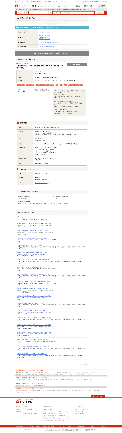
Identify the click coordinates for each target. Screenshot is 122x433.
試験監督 (30, 379)
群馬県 (35, 385)
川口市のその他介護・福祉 (50, 9)
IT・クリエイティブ (95, 372)
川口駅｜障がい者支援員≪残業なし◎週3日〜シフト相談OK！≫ (33, 281)
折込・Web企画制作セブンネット (79, 413)
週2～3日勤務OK (43, 203)
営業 (79, 374)
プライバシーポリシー (61, 426)
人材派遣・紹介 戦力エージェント (79, 411)
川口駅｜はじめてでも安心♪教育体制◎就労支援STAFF (31, 310)
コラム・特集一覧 (28, 392)
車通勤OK (58, 203)
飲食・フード (29, 372)
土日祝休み (35, 203)
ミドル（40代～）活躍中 (21, 390)
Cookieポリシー (71, 426)
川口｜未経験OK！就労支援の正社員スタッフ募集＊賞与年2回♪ (33, 346)
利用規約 (45, 426)
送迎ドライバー (21, 216)
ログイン (102, 6)
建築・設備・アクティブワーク (60, 374)
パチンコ (67, 379)
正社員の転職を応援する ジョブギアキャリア (53, 420)
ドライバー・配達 (72, 374)
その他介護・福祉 (22, 198)
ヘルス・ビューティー (86, 374)
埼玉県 (36, 9)
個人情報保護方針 (81, 426)
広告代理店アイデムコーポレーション (80, 409)
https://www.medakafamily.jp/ (42, 183)
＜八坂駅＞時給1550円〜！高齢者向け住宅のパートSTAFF (32, 252)
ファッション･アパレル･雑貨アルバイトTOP (26, 413)
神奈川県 (22, 385)
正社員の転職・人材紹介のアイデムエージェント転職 (55, 417)
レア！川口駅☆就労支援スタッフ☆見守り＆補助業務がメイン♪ (33, 274)
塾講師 (71, 379)
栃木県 (43, 385)
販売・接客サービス (20, 372)
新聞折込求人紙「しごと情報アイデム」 (52, 413)
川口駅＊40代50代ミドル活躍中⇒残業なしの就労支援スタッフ (33, 260)
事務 (46, 379)
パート (55, 198)
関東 (33, 9)
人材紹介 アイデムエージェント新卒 (51, 418)
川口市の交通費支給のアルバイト (47, 46)
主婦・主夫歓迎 (32, 390)
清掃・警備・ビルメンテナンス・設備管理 (41, 374)
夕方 (54, 203)
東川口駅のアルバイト (44, 35)
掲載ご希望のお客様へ (101, 1)
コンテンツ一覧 (19, 392)
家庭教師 (42, 379)
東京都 (17, 385)
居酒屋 (62, 379)
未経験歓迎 (21, 203)
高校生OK (39, 390)
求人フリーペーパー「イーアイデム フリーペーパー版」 (56, 411)
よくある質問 (80, 1)
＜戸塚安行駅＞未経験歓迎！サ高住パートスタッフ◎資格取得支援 (34, 296)
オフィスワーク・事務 (62, 372)
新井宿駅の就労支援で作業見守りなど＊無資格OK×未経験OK (32, 288)
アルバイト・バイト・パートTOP (24, 409)
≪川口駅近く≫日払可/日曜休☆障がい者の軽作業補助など (32, 238)
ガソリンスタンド (84, 379)
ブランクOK (28, 203)
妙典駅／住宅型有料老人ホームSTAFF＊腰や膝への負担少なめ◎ (33, 339)
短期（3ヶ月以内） (62, 390)
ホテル (90, 379)
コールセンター (23, 379)
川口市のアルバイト (44, 32)
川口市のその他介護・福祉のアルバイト (49, 42)
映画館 (53, 379)
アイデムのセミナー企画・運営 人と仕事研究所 (54, 415)
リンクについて (51, 426)
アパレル (58, 379)
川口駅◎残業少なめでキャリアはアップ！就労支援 (30, 245)
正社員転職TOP (20, 411)
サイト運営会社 (102, 426)
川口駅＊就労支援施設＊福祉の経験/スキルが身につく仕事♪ (32, 231)
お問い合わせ (38, 426)
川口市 (40, 9)
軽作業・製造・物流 (38, 372)
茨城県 (39, 385)
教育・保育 (18, 374)
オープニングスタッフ (52, 390)
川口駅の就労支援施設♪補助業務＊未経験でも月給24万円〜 (32, 303)
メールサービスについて (92, 426)
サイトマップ (90, 1)
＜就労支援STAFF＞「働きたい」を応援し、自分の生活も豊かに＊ (34, 317)
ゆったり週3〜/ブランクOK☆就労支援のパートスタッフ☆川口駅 (33, 267)
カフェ (17, 379)
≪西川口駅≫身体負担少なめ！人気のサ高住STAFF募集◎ (32, 354)
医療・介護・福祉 (26, 374)
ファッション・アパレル (50, 372)
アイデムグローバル (47, 409)
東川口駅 (59, 9)
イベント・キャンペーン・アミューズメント (78, 372)
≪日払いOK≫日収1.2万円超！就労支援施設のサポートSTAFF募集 (34, 223)
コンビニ (77, 379)
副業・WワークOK (75, 390)
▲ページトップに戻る (98, 396)
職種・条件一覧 (97, 390)
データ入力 (36, 379)
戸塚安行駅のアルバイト (45, 37)
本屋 (49, 379)
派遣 (69, 390)
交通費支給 (65, 203)
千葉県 (26, 385)
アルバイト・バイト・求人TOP (23, 9)
